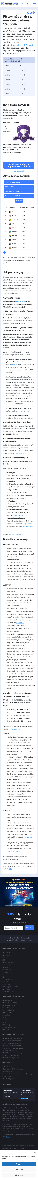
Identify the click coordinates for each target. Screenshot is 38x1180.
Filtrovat (19, 200)
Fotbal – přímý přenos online (11, 1041)
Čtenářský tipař (27, 527)
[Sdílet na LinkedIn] (34, 12)
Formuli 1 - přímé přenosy (10, 1055)
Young (14, 243)
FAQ (18, 1148)
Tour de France (7, 979)
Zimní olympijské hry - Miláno (12, 1038)
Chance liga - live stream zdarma (13, 1048)
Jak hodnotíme (6, 1148)
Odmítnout (19, 1170)
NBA (3, 974)
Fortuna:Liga (6, 1025)
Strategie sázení (7, 1071)
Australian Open (7, 965)
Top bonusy (7, 1084)
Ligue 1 (4, 1022)
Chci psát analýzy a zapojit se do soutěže (19, 165)
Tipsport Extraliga (8, 962)
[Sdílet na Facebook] (28, 12)
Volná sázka (8, 1090)
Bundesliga (6, 1015)
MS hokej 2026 (7, 955)
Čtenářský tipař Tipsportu (22, 45)
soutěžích (19, 453)
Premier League (7, 1012)
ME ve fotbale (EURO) (9, 1003)
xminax (14, 228)
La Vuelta (5, 982)
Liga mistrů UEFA (8, 1010)
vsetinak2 (15, 220)
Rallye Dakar (6, 989)
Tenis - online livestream (10, 1050)
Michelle (14, 216)
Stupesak (14, 235)
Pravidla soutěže (19, 171)
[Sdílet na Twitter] (31, 12)
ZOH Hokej (6, 952)
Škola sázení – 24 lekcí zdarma (12, 1069)
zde (17, 434)
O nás (8, 1137)
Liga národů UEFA (8, 1008)
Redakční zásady (30, 1145)
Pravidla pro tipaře (15, 534)
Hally (13, 224)
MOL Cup (5, 1029)
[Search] (23, 3)
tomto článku (15, 729)
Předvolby (19, 1175)
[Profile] (27, 3)
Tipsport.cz (20, 623)
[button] (35, 1152)
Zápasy (14, 364)
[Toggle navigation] (34, 3)
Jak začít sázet (7, 1066)
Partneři (22, 1148)
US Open (5, 972)
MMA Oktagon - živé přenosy (12, 1053)
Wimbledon (6, 967)
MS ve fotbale (7, 1000)
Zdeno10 (14, 247)
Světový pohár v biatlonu (10, 987)
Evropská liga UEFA (8, 1005)
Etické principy (20, 1145)
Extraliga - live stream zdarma (12, 1045)
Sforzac (14, 212)
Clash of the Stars (8, 991)
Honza (14, 239)
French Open (6, 970)
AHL (3, 960)
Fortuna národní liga (9, 1027)
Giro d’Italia (6, 984)
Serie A (4, 1020)
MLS (3, 977)
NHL (3, 957)
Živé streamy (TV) (8, 1079)
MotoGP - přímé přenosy (10, 1058)
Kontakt (14, 1148)
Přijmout (19, 1164)
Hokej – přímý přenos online (11, 1043)
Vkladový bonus (26, 1090)
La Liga (4, 1017)
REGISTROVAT (20, 301)
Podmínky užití (10, 1145)
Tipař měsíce (18, 515)
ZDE (10, 869)
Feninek (14, 231)
